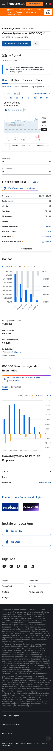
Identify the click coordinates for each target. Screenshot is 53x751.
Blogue (5, 580)
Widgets (6, 597)
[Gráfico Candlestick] (4, 93)
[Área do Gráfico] (8, 93)
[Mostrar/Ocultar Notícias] (18, 93)
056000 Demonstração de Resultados (20, 368)
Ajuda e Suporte (36, 592)
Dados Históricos (21, 87)
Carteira (5, 592)
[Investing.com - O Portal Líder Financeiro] (15, 3)
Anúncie (32, 586)
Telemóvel (7, 586)
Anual (5, 387)
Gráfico (15, 80)
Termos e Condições (10, 716)
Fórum (39, 80)
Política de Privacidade (11, 725)
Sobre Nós (33, 580)
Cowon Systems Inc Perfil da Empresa (21, 458)
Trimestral (16, 387)
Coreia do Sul (44, 482)
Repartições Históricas (40, 87)
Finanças (27, 80)
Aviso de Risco (8, 733)
